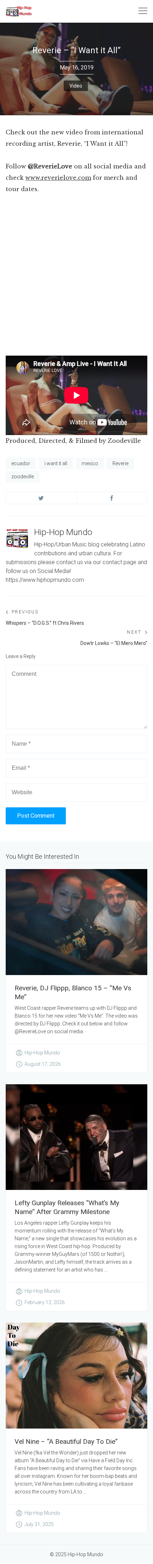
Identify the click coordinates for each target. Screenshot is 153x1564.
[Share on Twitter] (41, 498)
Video (75, 86)
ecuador (20, 463)
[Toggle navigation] (142, 11)
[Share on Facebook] (112, 498)
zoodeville (22, 476)
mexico (89, 463)
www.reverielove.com (58, 177)
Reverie (120, 463)
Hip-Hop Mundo (63, 532)
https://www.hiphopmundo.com (45, 580)
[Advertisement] (76, 276)
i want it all (55, 463)
